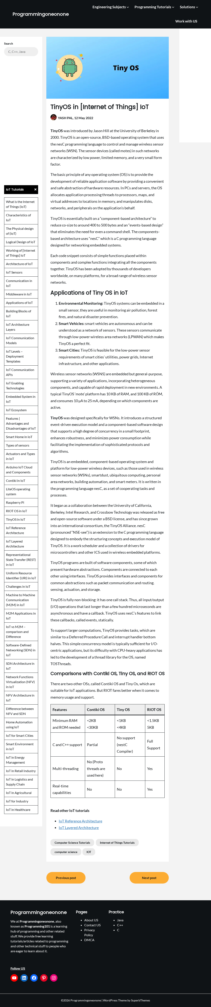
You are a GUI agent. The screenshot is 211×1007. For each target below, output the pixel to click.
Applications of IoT (19, 302)
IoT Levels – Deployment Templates (15, 356)
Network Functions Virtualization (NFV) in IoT (20, 682)
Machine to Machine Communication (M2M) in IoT (20, 600)
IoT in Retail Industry (21, 771)
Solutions (187, 7)
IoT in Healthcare (18, 810)
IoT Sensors (14, 272)
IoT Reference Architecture (80, 821)
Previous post (66, 878)
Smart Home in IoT (19, 437)
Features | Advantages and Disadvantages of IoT (21, 423)
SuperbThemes (140, 1000)
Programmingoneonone (41, 14)
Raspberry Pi (15, 502)
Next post (149, 878)
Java (120, 920)
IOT (89, 852)
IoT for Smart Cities (19, 735)
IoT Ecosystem (16, 410)
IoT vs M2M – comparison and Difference (17, 632)
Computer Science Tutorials (72, 842)
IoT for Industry (17, 801)
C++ (120, 925)
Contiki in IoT (15, 480)
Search (8, 43)
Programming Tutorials (153, 7)
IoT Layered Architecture (79, 827)
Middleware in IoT (19, 294)
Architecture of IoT (19, 264)
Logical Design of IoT (20, 242)
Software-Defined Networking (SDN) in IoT (20, 650)
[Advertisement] (21, 120)
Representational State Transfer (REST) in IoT (21, 559)
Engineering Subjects (109, 7)
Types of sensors (17, 445)
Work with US (186, 21)
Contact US (92, 925)
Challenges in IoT (18, 586)
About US (91, 920)
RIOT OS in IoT (16, 511)
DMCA (89, 940)
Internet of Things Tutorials (117, 842)
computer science (66, 852)
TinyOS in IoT (15, 519)
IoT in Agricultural (19, 793)
